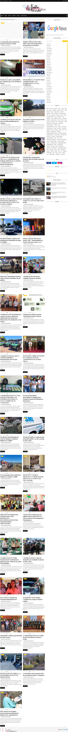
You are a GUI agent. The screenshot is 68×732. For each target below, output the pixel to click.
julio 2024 (57, 56)
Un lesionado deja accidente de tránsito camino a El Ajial (9, 43)
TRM (53, 152)
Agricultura (48, 113)
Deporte (60, 118)
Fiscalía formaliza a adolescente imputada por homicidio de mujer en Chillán (10, 240)
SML (55, 116)
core (47, 154)
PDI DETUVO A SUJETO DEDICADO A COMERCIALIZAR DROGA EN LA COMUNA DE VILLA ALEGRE (33, 477)
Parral (59, 108)
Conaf (52, 118)
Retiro (51, 111)
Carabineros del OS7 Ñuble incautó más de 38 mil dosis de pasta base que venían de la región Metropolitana (10, 560)
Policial (51, 108)
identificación (58, 154)
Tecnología (56, 129)
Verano (60, 152)
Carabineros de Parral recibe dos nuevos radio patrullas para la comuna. (10, 121)
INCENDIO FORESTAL (50, 144)
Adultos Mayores (55, 123)
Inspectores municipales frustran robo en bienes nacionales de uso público (10, 278)
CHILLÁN (48, 131)
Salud (62, 110)
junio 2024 (57, 58)
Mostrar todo (42, 19)
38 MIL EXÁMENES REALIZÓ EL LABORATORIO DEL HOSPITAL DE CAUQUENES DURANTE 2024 (59, 197)
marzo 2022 (57, 100)
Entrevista (58, 139)
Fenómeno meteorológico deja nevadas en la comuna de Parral (58, 193)
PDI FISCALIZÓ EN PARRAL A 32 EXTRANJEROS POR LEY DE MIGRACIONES (10, 675)
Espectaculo (64, 118)
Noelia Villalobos (54, 147)
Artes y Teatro (64, 126)
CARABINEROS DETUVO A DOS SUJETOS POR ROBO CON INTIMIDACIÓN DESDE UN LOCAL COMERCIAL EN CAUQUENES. (10, 399)
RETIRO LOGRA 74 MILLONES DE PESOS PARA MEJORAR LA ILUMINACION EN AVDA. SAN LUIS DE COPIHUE (11, 201)
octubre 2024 (57, 51)
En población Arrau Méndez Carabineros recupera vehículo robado (32, 599)
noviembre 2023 (57, 69)
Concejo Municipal (63, 134)
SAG (63, 116)
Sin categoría (59, 116)
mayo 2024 (57, 59)
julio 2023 (57, 75)
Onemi (56, 126)
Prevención (51, 149)
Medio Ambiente (61, 121)
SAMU (52, 113)
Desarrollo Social (56, 111)
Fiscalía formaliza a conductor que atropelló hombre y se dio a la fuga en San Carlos (33, 439)
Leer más (2, 54)
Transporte (48, 118)
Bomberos (58, 110)
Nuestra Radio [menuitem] (24, 15)
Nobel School (49, 147)
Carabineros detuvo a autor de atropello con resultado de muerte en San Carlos (33, 559)
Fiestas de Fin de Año (61, 141)
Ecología (48, 121)
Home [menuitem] (2, 15)
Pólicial (56, 149)
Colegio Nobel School (50, 134)
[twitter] (65, 1)
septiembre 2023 (57, 72)
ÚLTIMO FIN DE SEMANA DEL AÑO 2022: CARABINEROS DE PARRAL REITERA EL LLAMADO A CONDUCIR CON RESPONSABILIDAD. (10, 160)
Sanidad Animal (49, 152)
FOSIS (48, 141)
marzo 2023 (57, 81)
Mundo (66, 121)
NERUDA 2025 (61, 146)
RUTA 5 (59, 149)
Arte (63, 129)
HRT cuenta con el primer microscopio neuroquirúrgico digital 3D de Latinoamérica (9, 713)
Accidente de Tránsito (50, 116)
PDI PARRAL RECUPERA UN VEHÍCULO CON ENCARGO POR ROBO (33, 200)
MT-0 (56, 121)
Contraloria (53, 136)
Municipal (52, 146)
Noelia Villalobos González (62, 147)
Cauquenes (58, 131)
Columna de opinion (50, 128)
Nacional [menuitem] (14, 15)
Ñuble (66, 108)
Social (66, 110)
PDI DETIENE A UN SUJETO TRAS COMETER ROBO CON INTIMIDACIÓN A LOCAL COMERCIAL (33, 82)
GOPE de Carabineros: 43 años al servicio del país (59, 187)
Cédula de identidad (59, 136)
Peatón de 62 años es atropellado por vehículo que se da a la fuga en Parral (10, 81)
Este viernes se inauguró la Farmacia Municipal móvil (8, 598)
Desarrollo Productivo (63, 113)
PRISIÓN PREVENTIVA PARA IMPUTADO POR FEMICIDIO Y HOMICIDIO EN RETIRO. (32, 43)
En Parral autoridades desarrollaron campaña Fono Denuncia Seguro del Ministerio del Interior (33, 398)
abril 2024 (57, 61)
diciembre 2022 (57, 86)
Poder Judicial (64, 128)
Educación (61, 111)
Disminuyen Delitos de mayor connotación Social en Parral (32, 315)
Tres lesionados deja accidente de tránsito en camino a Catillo (10, 476)
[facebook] (63, 1)
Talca (52, 129)
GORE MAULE (56, 113)
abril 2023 (57, 80)
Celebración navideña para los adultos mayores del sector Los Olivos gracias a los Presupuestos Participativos (33, 517)
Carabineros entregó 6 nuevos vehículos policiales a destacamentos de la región (9, 357)
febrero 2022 (57, 102)
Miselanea (48, 146)
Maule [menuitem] (6, 15)
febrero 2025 (57, 45)
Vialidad (63, 152)
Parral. (48, 149)
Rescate (59, 126)
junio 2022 (57, 96)
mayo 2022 (57, 97)
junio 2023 (57, 77)
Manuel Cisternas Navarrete (6, 45)
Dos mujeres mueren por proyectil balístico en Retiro (33, 120)
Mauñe (55, 144)
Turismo (56, 152)
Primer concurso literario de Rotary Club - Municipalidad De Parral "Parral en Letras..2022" (33, 240)
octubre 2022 (57, 89)
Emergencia (54, 110)
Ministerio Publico (60, 144)
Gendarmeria (53, 121)
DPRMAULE (55, 118)
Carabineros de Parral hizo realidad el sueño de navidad (32, 277)
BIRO (65, 129)
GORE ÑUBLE (61, 123)
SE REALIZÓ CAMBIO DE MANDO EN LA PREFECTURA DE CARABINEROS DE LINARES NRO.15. (33, 358)
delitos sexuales (52, 154)
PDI (47, 110)
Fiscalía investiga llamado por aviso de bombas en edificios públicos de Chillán (9, 439)
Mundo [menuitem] (18, 15)
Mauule (55, 128)
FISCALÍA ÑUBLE (64, 139)
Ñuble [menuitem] (9, 15)
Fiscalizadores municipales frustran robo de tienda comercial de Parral (33, 159)
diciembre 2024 (57, 48)
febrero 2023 (57, 83)
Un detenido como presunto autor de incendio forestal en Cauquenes (33, 674)
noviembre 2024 (57, 50)
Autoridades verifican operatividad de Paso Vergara (11, 636)
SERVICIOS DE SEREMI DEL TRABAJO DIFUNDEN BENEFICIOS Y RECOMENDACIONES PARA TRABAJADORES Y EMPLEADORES (9, 519)
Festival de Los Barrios (53, 141)
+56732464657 (49, 170)
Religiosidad (48, 129)
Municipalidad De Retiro (50, 126)
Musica (56, 146)
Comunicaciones (57, 134)
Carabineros (55, 108)
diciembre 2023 (57, 67)
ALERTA (60, 129)
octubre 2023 (57, 70)
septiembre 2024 (57, 53)
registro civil (63, 154)
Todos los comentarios (52, 176)
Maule (48, 108)
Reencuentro (63, 149)
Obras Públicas (49, 123)
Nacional (48, 111)
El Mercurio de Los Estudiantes (51, 139)
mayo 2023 (57, 78)
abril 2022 (57, 99)
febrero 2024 (57, 64)
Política (50, 110)
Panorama (59, 128)
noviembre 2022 (57, 88)
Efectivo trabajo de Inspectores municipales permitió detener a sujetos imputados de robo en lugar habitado (59, 183)
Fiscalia (62, 108)
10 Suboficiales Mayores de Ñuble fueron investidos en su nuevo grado (33, 637)
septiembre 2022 (57, 91)
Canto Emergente (53, 131)
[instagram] (67, 1)
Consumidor (48, 136)
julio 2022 (57, 94)
